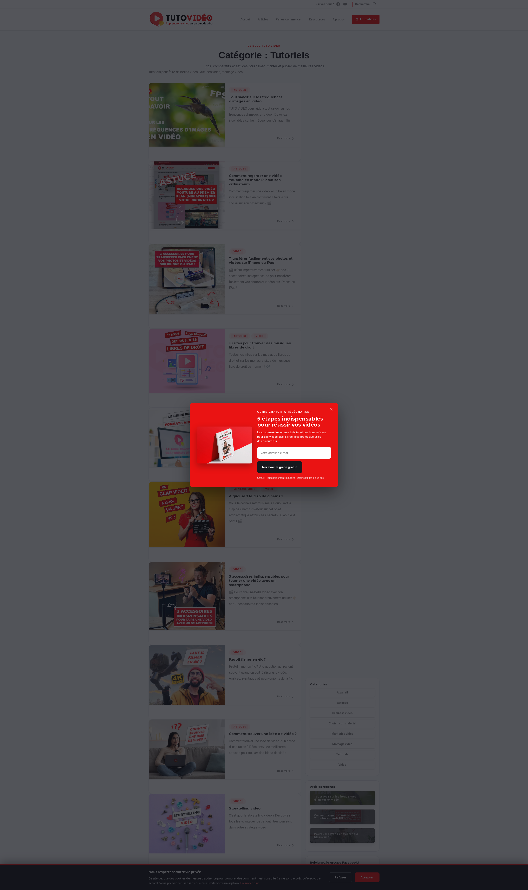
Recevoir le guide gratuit (279, 467)
